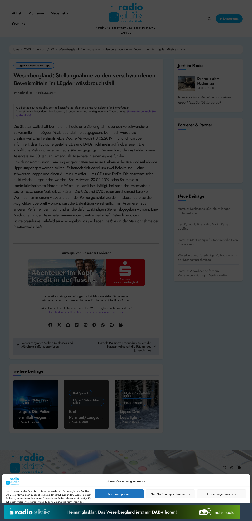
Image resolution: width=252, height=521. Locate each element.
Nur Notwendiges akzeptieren (170, 494)
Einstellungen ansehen (221, 494)
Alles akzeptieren (119, 494)
